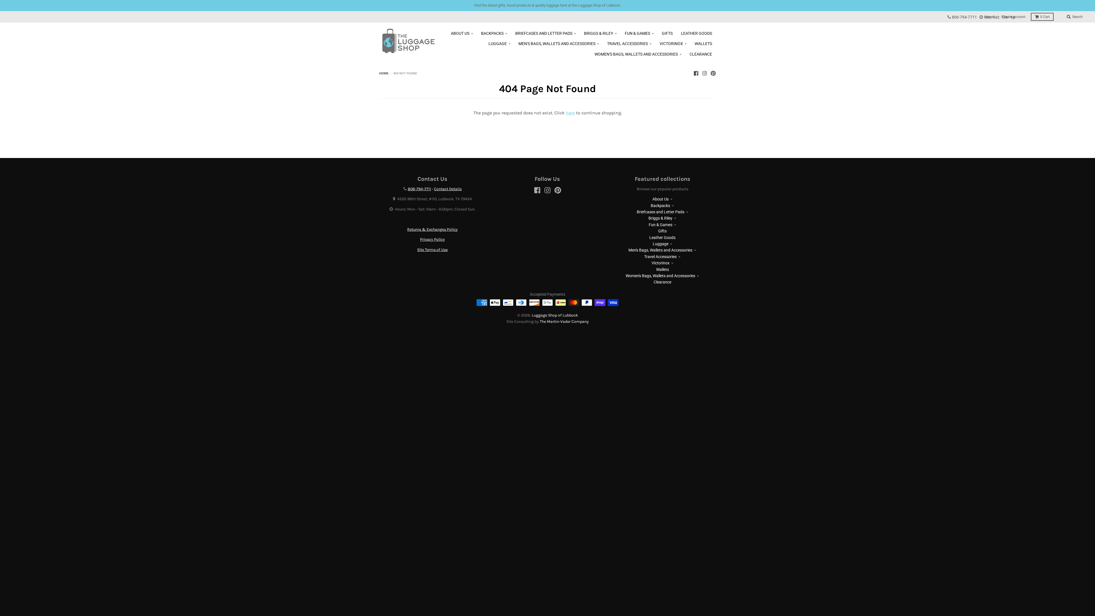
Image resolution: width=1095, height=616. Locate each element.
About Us (660, 199)
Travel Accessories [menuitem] (627, 43)
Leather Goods (662, 237)
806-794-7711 (964, 17)
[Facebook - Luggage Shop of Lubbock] (696, 73)
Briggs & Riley (660, 218)
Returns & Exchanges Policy (432, 229)
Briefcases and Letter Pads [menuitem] (543, 33)
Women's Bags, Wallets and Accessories (660, 275)
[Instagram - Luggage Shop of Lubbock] (704, 73)
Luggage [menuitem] (497, 43)
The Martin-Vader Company (564, 321)
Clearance (662, 282)
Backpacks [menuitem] (492, 33)
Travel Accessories (660, 256)
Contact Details (448, 189)
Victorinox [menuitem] (671, 43)
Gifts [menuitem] (667, 33)
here (570, 113)
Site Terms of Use (432, 249)
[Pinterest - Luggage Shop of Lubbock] (713, 73)
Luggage (660, 244)
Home (383, 73)
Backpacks (660, 205)
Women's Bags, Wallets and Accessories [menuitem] (636, 54)
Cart (1045, 17)
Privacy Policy (432, 239)
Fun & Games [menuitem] (637, 33)
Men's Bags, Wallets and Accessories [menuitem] (556, 43)
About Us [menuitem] (460, 33)
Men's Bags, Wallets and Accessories (660, 250)
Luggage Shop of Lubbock (555, 315)
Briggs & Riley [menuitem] (598, 33)
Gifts (662, 231)
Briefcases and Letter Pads (660, 212)
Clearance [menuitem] (701, 54)
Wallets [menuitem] (703, 43)
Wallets (662, 269)
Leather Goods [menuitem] (696, 33)
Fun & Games (660, 224)
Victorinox (661, 263)
